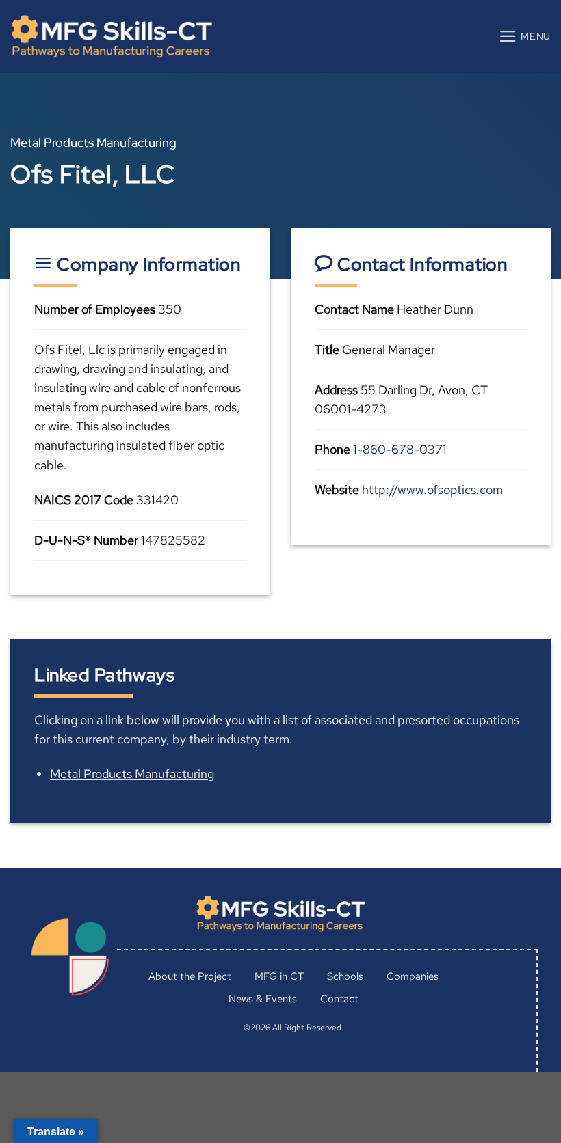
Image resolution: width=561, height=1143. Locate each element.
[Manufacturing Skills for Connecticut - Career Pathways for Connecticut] (111, 37)
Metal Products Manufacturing (132, 774)
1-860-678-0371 (400, 449)
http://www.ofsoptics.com (432, 489)
